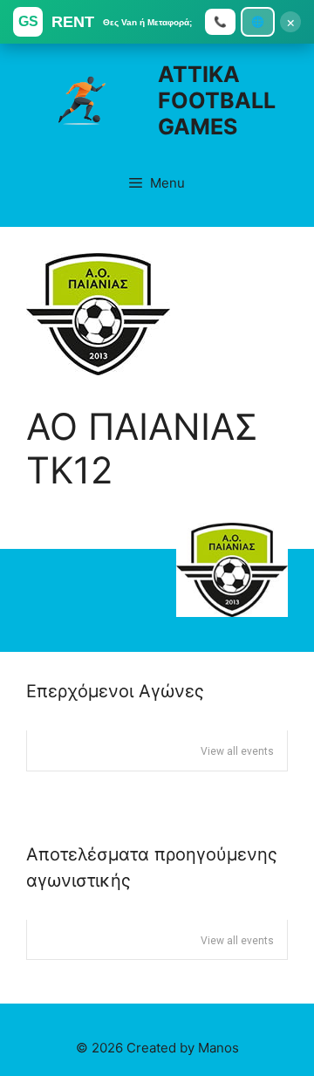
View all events (237, 751)
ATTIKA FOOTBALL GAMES (217, 100)
